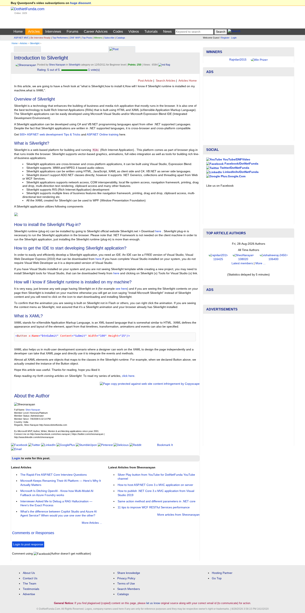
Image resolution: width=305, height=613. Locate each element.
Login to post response (28, 544)
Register (225, 37)
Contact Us (30, 578)
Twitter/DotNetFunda (234, 167)
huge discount (80, 3)
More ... (260, 263)
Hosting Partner (222, 573)
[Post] (113, 49)
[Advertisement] (248, 108)
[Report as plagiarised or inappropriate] (164, 64)
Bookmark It (165, 445)
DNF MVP (75, 37)
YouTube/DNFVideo (236, 159)
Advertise (29, 594)
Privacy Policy (126, 578)
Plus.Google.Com (232, 176)
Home (18, 32)
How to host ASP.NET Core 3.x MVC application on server (155, 484)
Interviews (53, 32)
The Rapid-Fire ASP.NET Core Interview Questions (53, 474)
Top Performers (60, 37)
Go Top (217, 578)
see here (121, 288)
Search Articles (165, 80)
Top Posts (87, 37)
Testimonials (31, 589)
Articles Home (187, 80)
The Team (29, 583)
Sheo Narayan (33, 409)
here (158, 231)
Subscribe (109, 37)
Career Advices (96, 32)
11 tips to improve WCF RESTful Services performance (154, 507)
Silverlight (34, 43)
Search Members (128, 589)
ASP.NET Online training (102, 134)
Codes (118, 32)
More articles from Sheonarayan (178, 514)
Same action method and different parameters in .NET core (156, 501)
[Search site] (234, 31)
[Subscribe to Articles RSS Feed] (198, 80)
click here (128, 375)
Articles (34, 32)
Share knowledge (128, 573)
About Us (29, 573)
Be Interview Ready (40, 37)
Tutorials (151, 32)
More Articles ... (92, 522)
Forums (72, 32)
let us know (153, 603)
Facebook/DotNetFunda (241, 163)
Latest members (242, 263)
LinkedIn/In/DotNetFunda (240, 172)
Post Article (144, 80)
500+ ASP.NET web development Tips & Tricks (50, 134)
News (167, 32)
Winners (98, 37)
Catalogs (120, 37)
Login (234, 37)
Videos (133, 32)
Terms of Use (126, 583)
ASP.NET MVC (21, 37)
